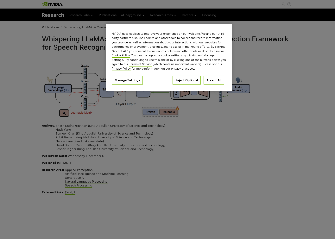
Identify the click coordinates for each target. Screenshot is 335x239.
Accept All (213, 80)
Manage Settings (127, 80)
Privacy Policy (121, 68)
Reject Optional (186, 80)
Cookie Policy (121, 55)
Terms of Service (140, 64)
